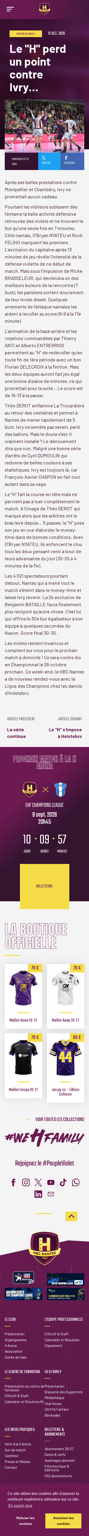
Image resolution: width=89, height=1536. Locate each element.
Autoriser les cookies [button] (63, 1521)
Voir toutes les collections (60, 1119)
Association (14, 1351)
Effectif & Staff (57, 1334)
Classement (53, 1345)
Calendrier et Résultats (62, 1340)
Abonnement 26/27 (59, 1449)
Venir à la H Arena (18, 1444)
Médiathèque (54, 1397)
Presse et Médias (17, 1461)
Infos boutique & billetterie (57, 1468)
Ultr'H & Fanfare (57, 1409)
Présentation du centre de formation (24, 1388)
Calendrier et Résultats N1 (24, 1401)
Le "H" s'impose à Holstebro (65, 728)
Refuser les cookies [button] (25, 1521)
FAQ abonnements (58, 1476)
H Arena (11, 1345)
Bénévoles (52, 1415)
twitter (46, 163)
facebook (69, 163)
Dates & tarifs (55, 1454)
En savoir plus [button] (20, 1506)
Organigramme (16, 1340)
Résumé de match (26, 34)
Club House (53, 1403)
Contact (11, 1467)
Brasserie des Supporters (64, 1392)
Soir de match (15, 1450)
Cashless (11, 1455)
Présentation (14, 1334)
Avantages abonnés (60, 1460)
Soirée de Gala (15, 1357)
